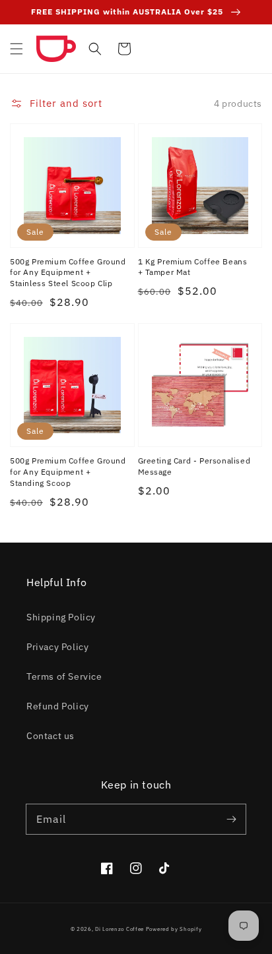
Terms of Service (64, 676)
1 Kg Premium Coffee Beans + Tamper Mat (193, 267)
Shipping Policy (61, 617)
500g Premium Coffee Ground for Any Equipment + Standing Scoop (68, 472)
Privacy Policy (57, 647)
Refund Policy (57, 706)
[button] (16, 48)
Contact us (50, 736)
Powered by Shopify (174, 928)
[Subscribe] (231, 818)
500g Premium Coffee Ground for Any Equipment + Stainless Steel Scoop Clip (68, 272)
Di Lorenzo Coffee (119, 928)
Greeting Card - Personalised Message (194, 466)
